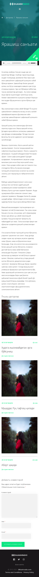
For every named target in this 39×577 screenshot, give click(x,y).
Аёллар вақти (9, 37)
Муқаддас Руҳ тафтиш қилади (18, 408)
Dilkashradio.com (24, 570)
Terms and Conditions (13, 572)
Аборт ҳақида (9, 465)
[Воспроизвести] (4, 63)
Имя (3, 521)
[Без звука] (29, 63)
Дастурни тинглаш (8, 356)
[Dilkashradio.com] (19, 2)
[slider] (34, 63)
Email (4, 532)
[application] (19, 63)
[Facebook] (14, 559)
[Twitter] (19, 559)
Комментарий (6, 492)
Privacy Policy (29, 572)
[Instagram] (24, 559)
